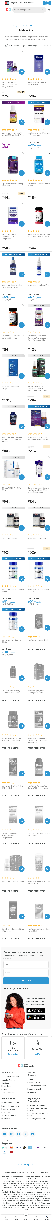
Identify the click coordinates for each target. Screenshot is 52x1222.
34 (32, 501)
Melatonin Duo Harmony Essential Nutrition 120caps (12, 692)
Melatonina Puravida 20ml (38, 640)
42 (32, 349)
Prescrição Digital (34, 1089)
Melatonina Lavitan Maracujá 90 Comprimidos (39, 134)
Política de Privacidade (36, 1105)
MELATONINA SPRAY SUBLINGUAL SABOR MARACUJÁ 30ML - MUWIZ (38, 389)
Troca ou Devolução (8, 1115)
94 (6, 501)
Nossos (31, 1073)
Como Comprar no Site (10, 1103)
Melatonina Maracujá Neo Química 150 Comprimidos (38, 787)
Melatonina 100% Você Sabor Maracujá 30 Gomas (13, 337)
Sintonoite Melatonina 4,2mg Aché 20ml (39, 835)
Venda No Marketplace (10, 1077)
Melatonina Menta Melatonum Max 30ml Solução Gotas (10, 84)
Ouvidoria (5, 1083)
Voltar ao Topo (24, 1165)
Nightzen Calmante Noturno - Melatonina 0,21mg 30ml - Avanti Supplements (39, 490)
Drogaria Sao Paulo (20, 26)
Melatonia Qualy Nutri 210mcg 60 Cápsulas (36, 692)
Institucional (7, 1072)
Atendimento (8, 1098)
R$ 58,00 (31, 548)
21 (32, 451)
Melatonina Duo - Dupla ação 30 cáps (12, 641)
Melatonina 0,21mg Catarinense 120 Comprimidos (9, 237)
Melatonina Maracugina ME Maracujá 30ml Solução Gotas (13, 134)
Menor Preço (32, 46)
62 (6, 552)
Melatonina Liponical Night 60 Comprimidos (39, 882)
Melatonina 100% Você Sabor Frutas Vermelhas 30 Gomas (39, 236)
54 (32, 248)
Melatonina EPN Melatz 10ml (13, 881)
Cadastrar (26, 981)
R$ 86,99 (5, 92)
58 (6, 248)
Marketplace (6, 1119)
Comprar (20, 72)
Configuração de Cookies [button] (36, 1119)
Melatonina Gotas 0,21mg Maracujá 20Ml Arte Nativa (38, 438)
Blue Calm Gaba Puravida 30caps (11, 388)
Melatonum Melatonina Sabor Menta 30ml (39, 930)
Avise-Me (45, 628)
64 (6, 451)
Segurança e (33, 1099)
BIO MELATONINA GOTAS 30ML (11, 489)
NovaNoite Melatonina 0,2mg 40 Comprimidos (13, 930)
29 (32, 96)
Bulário (4, 1089)
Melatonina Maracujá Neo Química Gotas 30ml (37, 83)
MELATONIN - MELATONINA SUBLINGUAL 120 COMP (12, 739)
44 (6, 197)
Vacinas (30, 1079)
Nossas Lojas (6, 1086)
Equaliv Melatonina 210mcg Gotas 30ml (12, 185)
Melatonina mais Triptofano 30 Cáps (38, 590)
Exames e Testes (34, 1083)
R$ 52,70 (31, 396)
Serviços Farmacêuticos (36, 1086)
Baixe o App (47, 3)
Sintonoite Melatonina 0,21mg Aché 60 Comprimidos (10, 836)
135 (7, 400)
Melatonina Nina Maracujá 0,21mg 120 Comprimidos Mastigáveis (37, 740)
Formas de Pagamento (10, 1106)
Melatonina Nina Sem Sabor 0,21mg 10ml (12, 787)
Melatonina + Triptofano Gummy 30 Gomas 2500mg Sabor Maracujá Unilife (38, 338)
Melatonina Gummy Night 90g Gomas (39, 185)
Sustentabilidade (7, 1093)
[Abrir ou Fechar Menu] (3, 10)
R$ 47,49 (5, 194)
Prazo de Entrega (8, 1109)
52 (32, 552)
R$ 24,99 (31, 447)
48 (32, 197)
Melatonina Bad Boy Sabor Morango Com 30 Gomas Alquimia (12, 439)
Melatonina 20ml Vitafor (11, 539)
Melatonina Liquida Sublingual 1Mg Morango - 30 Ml (13, 286)
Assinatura (31, 1092)
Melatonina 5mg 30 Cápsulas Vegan (13, 590)
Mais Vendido (14, 46)
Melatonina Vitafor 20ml (37, 539)
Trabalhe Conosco (8, 1080)
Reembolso (5, 1112)
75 (6, 96)
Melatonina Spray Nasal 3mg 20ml (38, 286)
